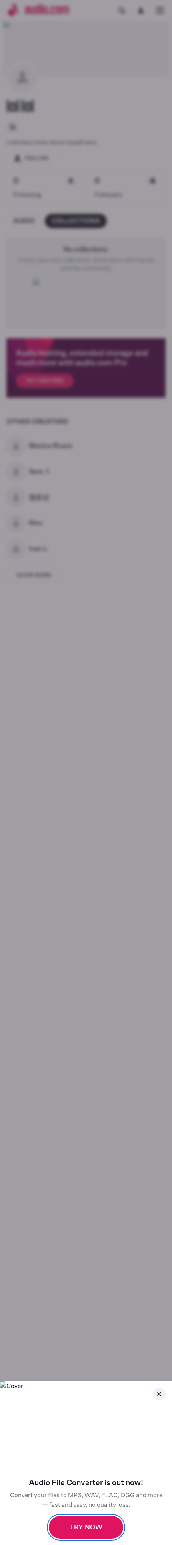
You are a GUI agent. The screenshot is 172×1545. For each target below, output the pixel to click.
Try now (86, 1527)
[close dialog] (159, 1394)
